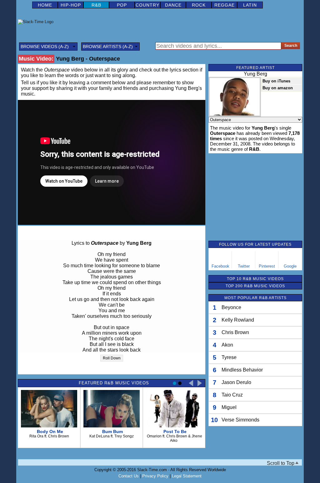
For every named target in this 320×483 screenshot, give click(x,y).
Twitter (244, 266)
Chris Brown (235, 332)
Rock (199, 4)
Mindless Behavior (242, 369)
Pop (122, 4)
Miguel (229, 407)
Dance (173, 4)
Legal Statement (187, 476)
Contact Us (128, 476)
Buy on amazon (277, 88)
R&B (96, 4)
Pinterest (267, 266)
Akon (227, 344)
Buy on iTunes (276, 81)
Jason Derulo (236, 382)
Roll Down (112, 358)
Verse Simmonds (240, 419)
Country (147, 4)
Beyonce (231, 307)
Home (45, 4)
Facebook (220, 266)
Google (290, 266)
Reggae (224, 4)
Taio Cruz (232, 394)
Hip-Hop (71, 4)
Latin (250, 4)
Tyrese (229, 357)
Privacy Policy (155, 476)
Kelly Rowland (238, 320)
